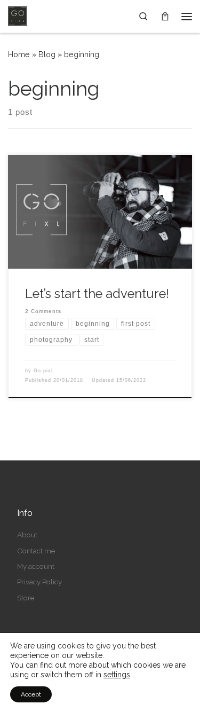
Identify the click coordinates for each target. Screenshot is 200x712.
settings (116, 674)
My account (35, 566)
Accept (31, 694)
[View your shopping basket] (165, 16)
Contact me (36, 550)
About (27, 534)
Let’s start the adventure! (97, 293)
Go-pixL (44, 370)
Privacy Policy (39, 581)
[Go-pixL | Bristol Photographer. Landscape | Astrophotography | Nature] (17, 15)
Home (19, 54)
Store (25, 597)
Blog (46, 54)
